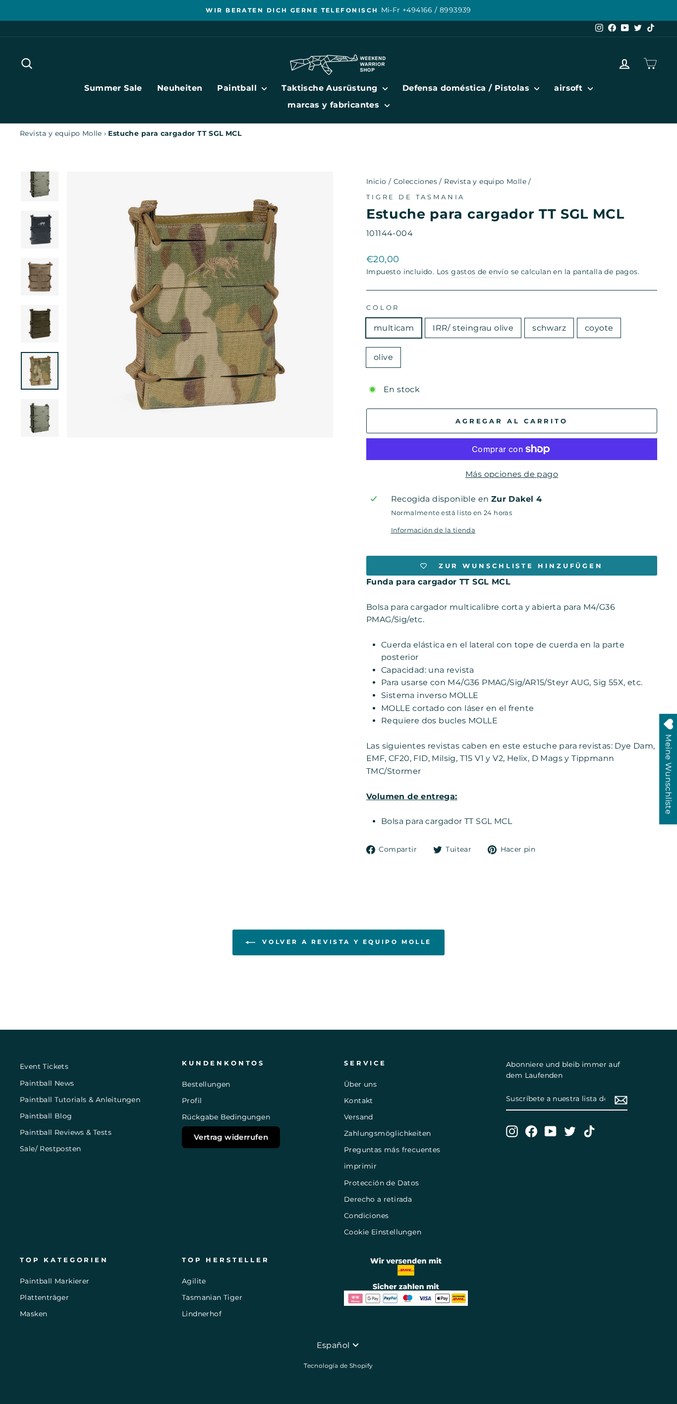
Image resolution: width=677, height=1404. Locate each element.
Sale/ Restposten (50, 1149)
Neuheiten (180, 88)
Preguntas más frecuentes (392, 1150)
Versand (358, 1117)
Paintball (238, 88)
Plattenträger (44, 1297)
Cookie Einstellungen (382, 1232)
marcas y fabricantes (334, 105)
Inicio (376, 181)
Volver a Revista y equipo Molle (345, 942)
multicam (394, 328)
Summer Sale (113, 88)
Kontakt (358, 1101)
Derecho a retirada (378, 1199)
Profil (192, 1101)
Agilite (194, 1281)
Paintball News (47, 1083)
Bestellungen (206, 1084)
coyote (599, 328)
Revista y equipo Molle (61, 133)
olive (383, 357)
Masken (33, 1314)
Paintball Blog (46, 1116)
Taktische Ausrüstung (331, 88)
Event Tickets (44, 1066)
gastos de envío (479, 272)
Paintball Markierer (55, 1281)
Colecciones (415, 181)
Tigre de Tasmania (415, 197)
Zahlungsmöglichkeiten (387, 1133)
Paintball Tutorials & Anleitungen (80, 1100)
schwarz (549, 328)
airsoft (569, 88)
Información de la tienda (433, 530)
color (382, 307)
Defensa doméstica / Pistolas (467, 88)
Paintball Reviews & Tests (66, 1132)
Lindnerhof (202, 1314)
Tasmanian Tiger (212, 1297)
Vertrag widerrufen (231, 1137)
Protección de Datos (381, 1183)
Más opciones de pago (511, 474)
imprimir (360, 1166)
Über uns (360, 1084)
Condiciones (366, 1216)
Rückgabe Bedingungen (226, 1117)
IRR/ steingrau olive (473, 328)
